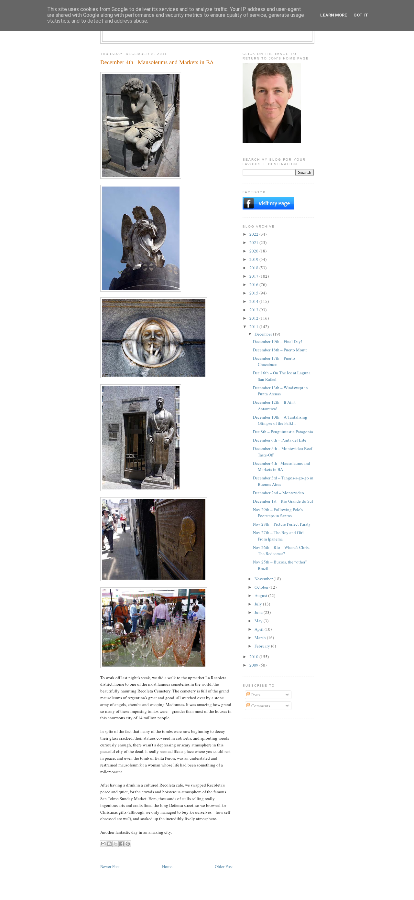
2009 (254, 665)
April (260, 629)
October (262, 587)
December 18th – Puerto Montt (280, 350)
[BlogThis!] (109, 844)
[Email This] (103, 844)
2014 (254, 301)
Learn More (333, 15)
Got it (361, 15)
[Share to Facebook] (121, 844)
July (259, 604)
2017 (254, 276)
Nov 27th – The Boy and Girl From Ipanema (278, 536)
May (259, 621)
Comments (260, 706)
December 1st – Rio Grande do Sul (283, 501)
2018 (254, 268)
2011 (254, 326)
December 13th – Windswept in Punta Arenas (280, 391)
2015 (254, 293)
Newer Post (110, 866)
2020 (254, 251)
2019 (254, 259)
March (261, 637)
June (259, 612)
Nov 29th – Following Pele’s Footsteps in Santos (278, 513)
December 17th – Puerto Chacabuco (274, 361)
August (261, 595)
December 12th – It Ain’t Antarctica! (274, 405)
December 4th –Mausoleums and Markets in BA (281, 466)
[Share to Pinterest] (128, 844)
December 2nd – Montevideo (278, 493)
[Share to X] (115, 844)
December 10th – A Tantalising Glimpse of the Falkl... (280, 420)
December (264, 334)
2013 (254, 310)
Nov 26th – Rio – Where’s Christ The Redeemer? (281, 550)
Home (167, 866)
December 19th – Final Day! (277, 341)
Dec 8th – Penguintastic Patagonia (283, 431)
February (263, 646)
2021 (254, 242)
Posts (255, 695)
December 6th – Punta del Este (279, 440)
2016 (254, 284)
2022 (254, 234)
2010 (254, 656)
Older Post (224, 866)
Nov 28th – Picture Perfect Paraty (282, 524)
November (264, 579)
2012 (254, 318)
